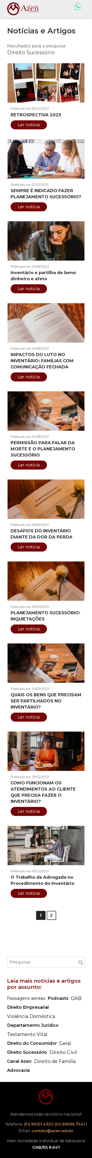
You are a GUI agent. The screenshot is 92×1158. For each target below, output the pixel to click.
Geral (65, 1043)
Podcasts (58, 998)
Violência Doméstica (31, 1016)
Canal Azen (19, 1061)
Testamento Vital (27, 1034)
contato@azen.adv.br (53, 1131)
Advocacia (18, 1070)
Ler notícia (29, 124)
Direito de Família (55, 1061)
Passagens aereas (26, 998)
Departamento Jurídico (33, 1025)
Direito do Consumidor (32, 1043)
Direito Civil (63, 1052)
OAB (76, 998)
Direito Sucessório (27, 1052)
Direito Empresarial (28, 1007)
